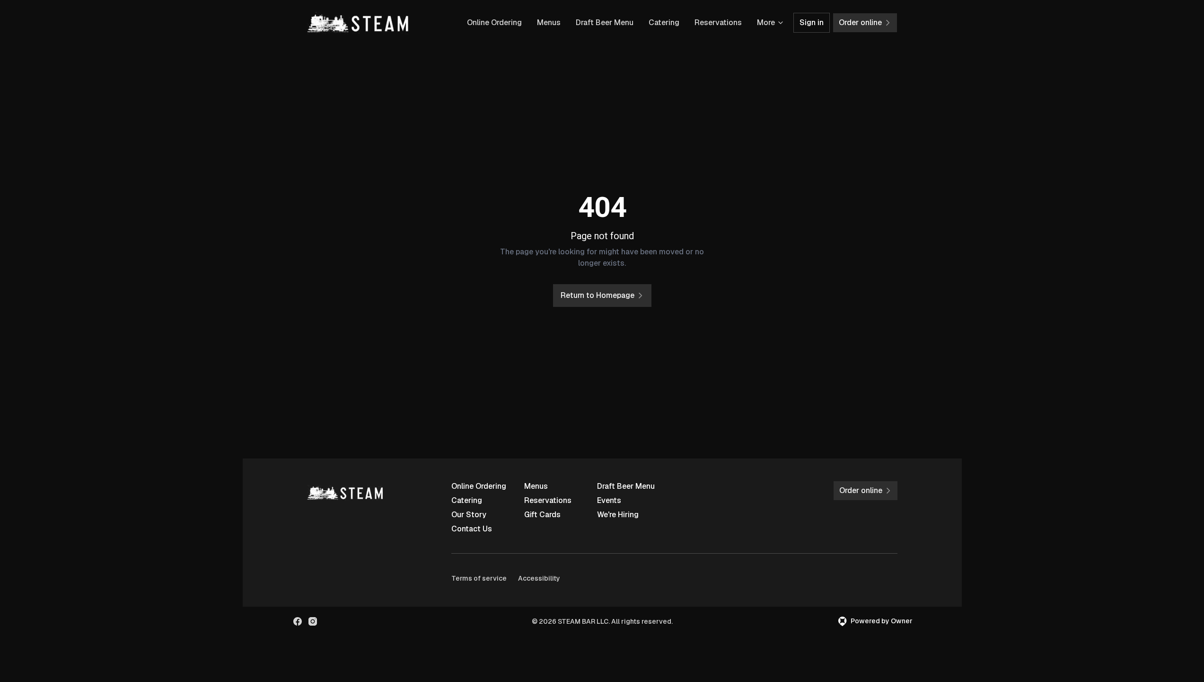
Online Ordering (494, 22)
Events (609, 500)
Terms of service (479, 578)
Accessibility (539, 578)
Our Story (468, 515)
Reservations (718, 22)
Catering (664, 22)
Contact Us (471, 529)
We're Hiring (618, 515)
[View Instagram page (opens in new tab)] (312, 621)
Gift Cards (542, 515)
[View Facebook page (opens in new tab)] (297, 621)
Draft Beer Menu (604, 22)
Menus (549, 22)
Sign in (812, 22)
